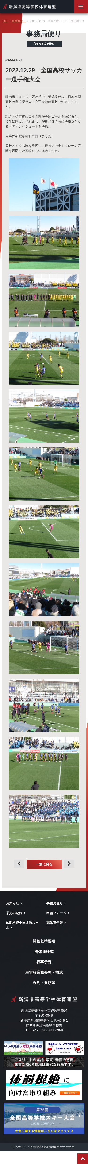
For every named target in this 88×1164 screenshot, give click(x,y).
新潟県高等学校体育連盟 (29, 6)
